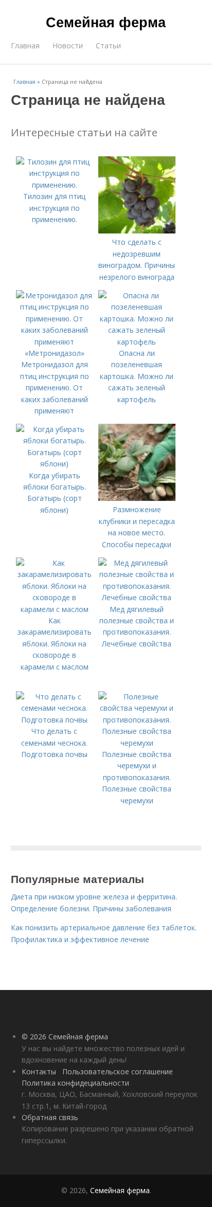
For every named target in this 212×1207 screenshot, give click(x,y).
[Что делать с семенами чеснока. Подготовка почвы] (54, 720)
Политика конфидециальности (75, 1083)
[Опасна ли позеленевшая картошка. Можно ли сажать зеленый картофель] (136, 342)
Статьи (108, 45)
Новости (67, 45)
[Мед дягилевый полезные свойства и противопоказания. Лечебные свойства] (136, 597)
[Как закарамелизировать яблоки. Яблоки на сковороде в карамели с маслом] (54, 609)
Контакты (39, 1071)
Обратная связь (50, 1117)
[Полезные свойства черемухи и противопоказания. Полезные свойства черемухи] (136, 743)
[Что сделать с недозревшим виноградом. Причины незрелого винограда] (136, 231)
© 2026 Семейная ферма (65, 1036)
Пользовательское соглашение (117, 1071)
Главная (25, 45)
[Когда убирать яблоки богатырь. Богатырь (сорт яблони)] (54, 464)
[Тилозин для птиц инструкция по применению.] (54, 185)
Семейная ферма (106, 21)
